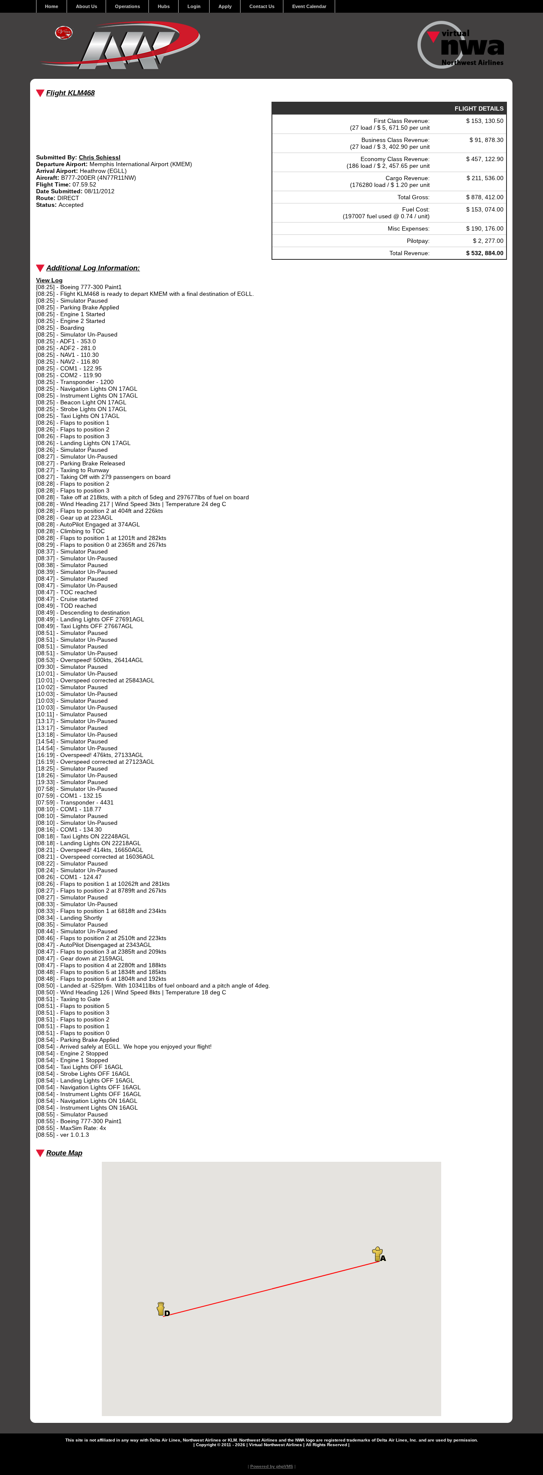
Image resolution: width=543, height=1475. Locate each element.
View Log (49, 280)
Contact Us (261, 6)
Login (194, 6)
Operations (127, 6)
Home (51, 6)
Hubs (164, 6)
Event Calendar (309, 6)
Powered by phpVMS (271, 1466)
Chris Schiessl (99, 157)
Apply (225, 6)
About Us (86, 6)
